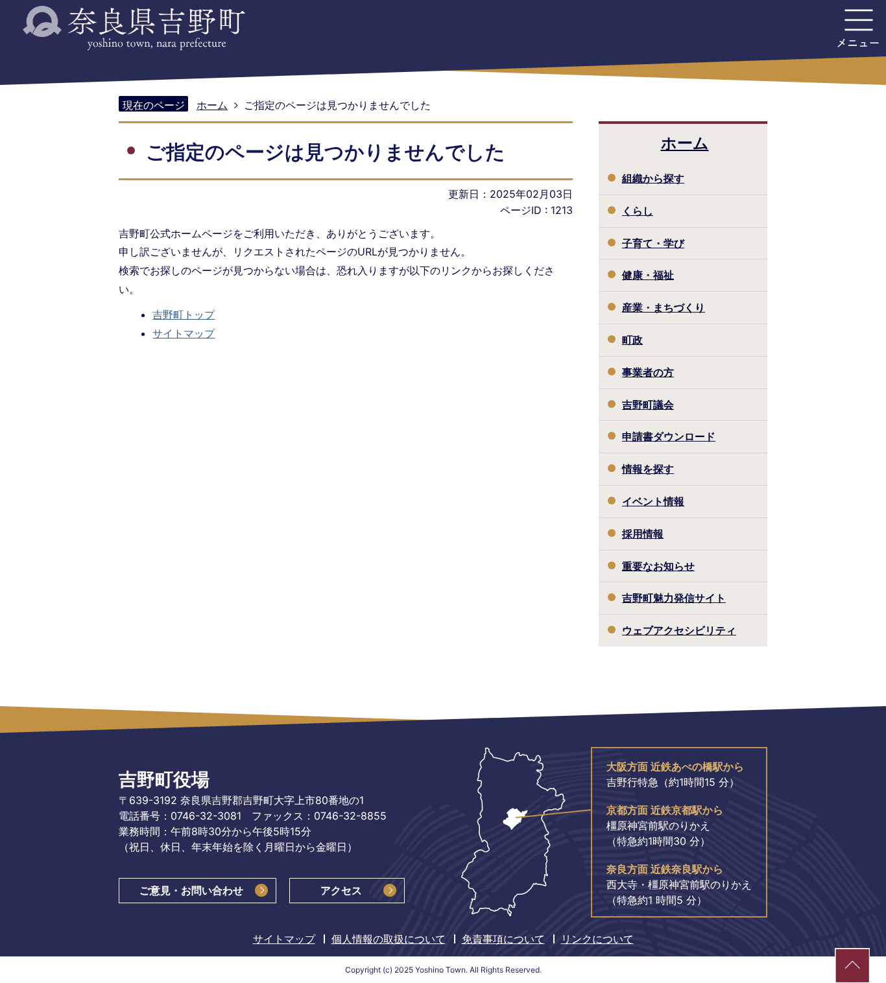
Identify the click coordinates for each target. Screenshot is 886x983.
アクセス (341, 890)
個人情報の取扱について (388, 938)
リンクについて (597, 938)
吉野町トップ (183, 314)
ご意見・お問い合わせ (191, 890)
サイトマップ (183, 333)
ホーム (212, 105)
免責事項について (503, 938)
